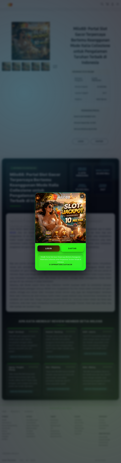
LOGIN (48, 249)
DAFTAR (72, 249)
